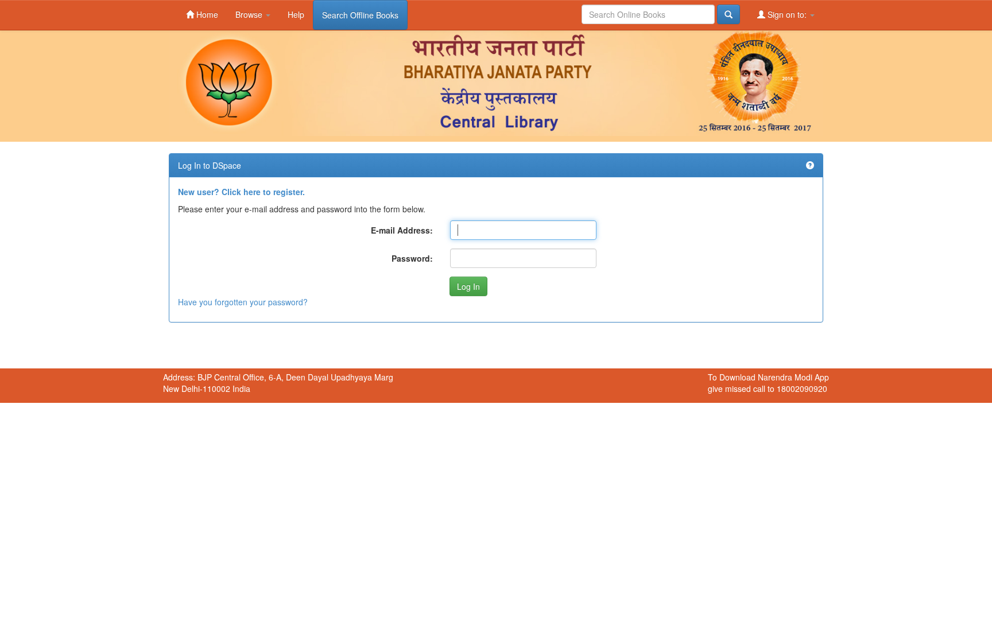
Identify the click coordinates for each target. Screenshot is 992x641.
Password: (412, 258)
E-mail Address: (402, 230)
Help (296, 14)
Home (206, 14)
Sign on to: (787, 14)
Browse (250, 14)
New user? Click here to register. (241, 191)
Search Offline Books (360, 15)
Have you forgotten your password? (243, 302)
